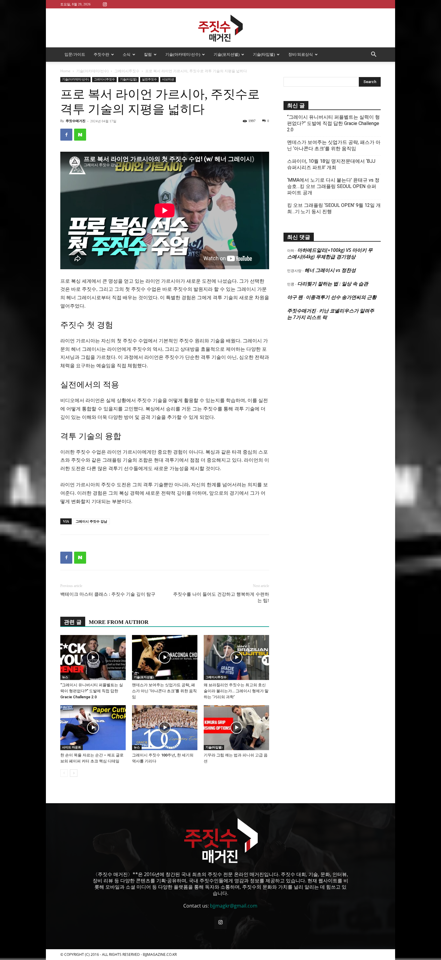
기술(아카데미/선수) (182, 54)
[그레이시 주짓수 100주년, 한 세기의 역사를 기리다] (164, 727)
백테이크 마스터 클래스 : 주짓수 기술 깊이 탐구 (107, 594)
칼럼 (148, 54)
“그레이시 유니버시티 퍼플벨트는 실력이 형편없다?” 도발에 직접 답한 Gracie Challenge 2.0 (91, 691)
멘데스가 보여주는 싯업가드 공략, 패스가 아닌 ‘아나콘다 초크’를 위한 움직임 (164, 691)
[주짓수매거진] (220, 28)
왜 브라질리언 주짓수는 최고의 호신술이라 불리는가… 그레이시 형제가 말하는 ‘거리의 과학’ (236, 691)
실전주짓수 (149, 79)
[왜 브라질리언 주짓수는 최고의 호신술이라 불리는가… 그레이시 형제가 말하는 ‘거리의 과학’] (236, 657)
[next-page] (73, 773)
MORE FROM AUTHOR (118, 622)
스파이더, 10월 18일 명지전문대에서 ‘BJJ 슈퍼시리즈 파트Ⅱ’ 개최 (331, 164)
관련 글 (73, 622)
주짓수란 (101, 54)
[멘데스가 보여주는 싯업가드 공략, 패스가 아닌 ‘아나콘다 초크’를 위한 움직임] (164, 657)
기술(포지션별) (226, 54)
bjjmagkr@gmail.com (233, 905)
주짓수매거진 (76, 121)
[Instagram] (104, 4)
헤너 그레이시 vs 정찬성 (330, 270)
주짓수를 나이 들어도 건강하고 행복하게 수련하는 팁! (221, 597)
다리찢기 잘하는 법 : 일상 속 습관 (332, 283)
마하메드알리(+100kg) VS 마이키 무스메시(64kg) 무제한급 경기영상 (330, 253)
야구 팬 (295, 297)
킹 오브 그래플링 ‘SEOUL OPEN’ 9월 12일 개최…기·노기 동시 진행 (334, 208)
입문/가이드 (74, 54)
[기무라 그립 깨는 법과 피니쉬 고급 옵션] (236, 727)
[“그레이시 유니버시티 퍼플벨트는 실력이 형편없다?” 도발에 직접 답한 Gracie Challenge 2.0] (93, 657)
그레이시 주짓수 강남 (91, 521)
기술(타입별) (264, 54)
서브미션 (168, 79)
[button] (373, 55)
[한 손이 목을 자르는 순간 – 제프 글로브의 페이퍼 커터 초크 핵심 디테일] (93, 727)
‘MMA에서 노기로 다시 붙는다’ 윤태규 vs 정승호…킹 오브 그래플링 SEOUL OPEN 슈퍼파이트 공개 (333, 186)
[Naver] (80, 135)
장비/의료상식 (300, 54)
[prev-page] (64, 773)
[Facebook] (66, 135)
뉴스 (65, 677)
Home (65, 70)
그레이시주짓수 (127, 70)
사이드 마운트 (71, 747)
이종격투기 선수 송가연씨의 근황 (341, 297)
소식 (126, 54)
